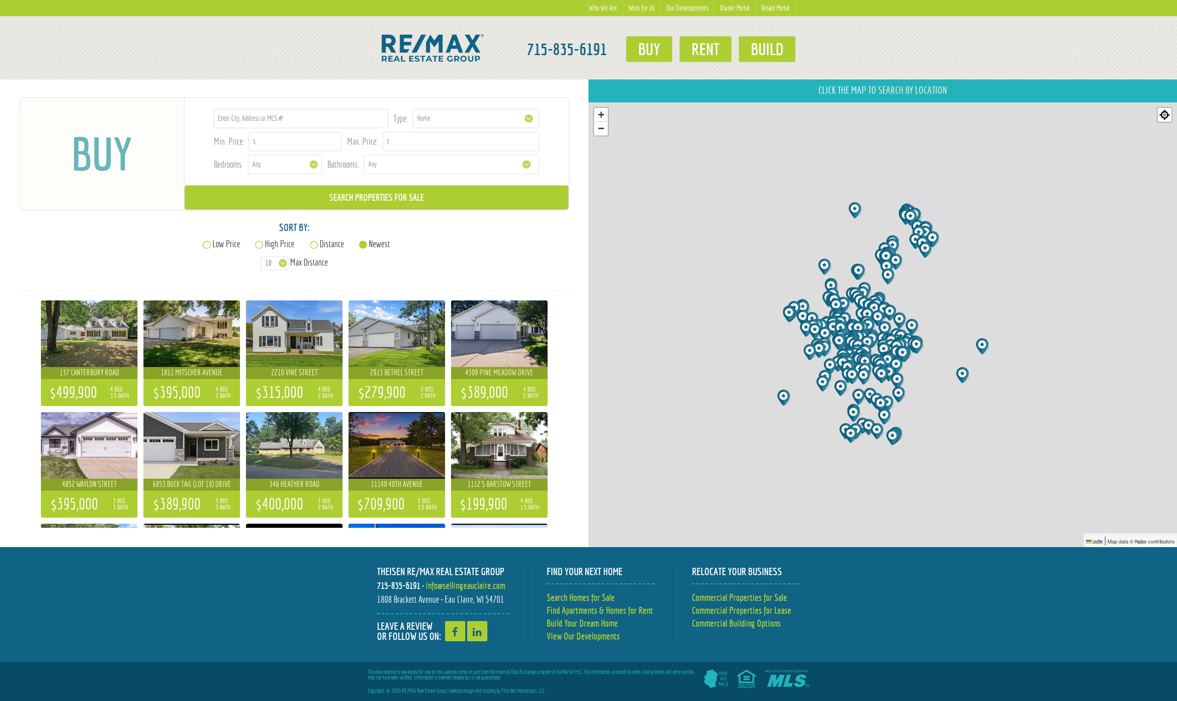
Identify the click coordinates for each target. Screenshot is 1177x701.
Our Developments (687, 8)
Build (767, 49)
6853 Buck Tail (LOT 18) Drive (192, 484)
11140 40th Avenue (397, 484)
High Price (279, 243)
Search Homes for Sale (581, 597)
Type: (401, 118)
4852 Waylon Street (89, 484)
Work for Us (641, 8)
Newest (379, 243)
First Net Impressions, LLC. (523, 691)
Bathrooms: (343, 164)
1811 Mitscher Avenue (192, 372)
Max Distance (309, 262)
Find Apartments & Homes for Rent (600, 610)
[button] (853, 376)
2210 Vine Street (294, 372)
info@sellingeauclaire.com (465, 585)
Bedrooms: (229, 164)
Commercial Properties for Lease (741, 610)
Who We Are (603, 8)
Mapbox (1141, 541)
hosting (489, 691)
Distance (332, 243)
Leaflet (1097, 541)
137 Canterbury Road (89, 372)
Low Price (226, 243)
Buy (649, 49)
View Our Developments (583, 636)
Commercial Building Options (736, 623)
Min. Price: (229, 141)
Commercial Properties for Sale (739, 597)
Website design (461, 691)
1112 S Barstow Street (499, 484)
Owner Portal (734, 8)
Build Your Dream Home (582, 623)
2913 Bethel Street (396, 372)
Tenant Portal (775, 8)
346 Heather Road (294, 484)
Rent (705, 49)
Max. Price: (362, 141)
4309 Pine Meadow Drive (499, 372)
